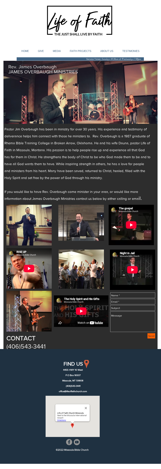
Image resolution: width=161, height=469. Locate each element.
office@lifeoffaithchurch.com (73, 391)
